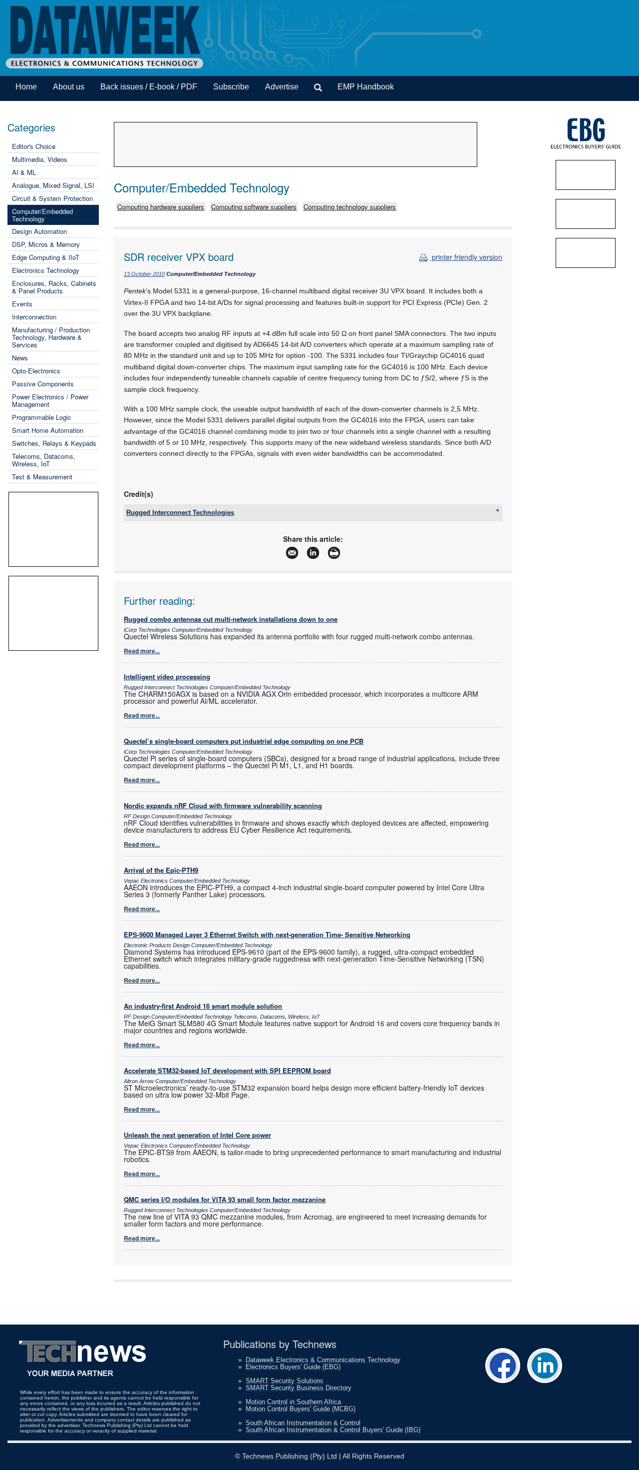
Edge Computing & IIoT (45, 257)
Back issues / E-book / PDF (148, 86)
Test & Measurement (42, 476)
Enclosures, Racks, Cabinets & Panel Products (54, 286)
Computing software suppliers (254, 206)
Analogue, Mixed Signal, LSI (53, 185)
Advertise (282, 86)
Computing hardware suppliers (160, 206)
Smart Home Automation (47, 430)
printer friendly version (466, 257)
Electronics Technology (45, 270)
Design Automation (39, 231)
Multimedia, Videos (39, 159)
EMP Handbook (365, 86)
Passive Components (43, 383)
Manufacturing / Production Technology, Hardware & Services (51, 337)
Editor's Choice (33, 146)
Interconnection (34, 316)
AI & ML (24, 172)
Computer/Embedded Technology (42, 214)
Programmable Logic (41, 417)
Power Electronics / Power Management (50, 400)
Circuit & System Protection (52, 198)
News (20, 357)
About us (68, 86)
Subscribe (231, 86)
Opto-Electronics (36, 370)
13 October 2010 (144, 274)
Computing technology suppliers (350, 206)
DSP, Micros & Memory (46, 244)
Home (26, 86)
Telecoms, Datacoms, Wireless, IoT (43, 459)
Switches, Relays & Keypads (54, 443)
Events (22, 303)
